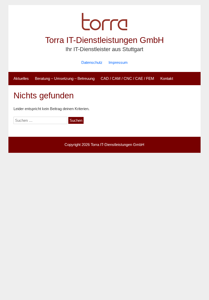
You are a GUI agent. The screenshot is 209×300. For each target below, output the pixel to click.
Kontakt (166, 78)
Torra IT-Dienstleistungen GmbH (104, 40)
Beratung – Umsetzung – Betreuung (65, 78)
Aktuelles (21, 78)
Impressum (118, 62)
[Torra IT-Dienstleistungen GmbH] (104, 31)
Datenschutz (91, 62)
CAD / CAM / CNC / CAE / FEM (127, 78)
